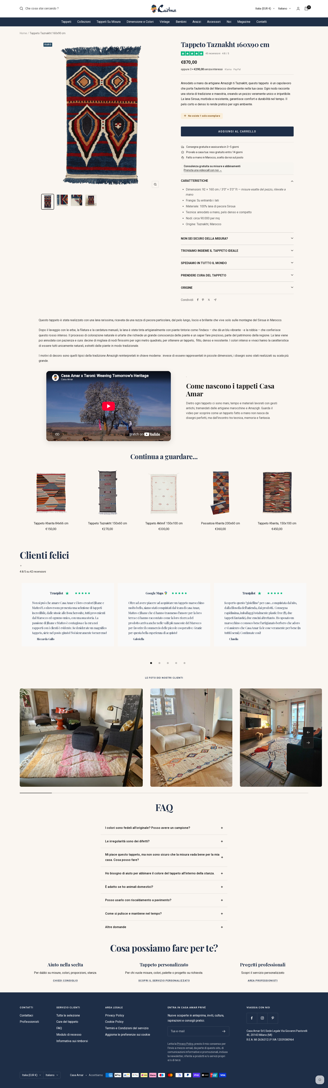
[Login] (298, 8)
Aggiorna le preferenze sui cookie (127, 1034)
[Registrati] (224, 1031)
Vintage (165, 22)
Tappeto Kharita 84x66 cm (51, 523)
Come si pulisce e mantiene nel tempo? (133, 913)
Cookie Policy (114, 1021)
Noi (229, 22)
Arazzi (196, 22)
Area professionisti (263, 980)
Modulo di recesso (68, 1034)
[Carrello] (306, 8)
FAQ (59, 1028)
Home (23, 33)
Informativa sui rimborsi (72, 1041)
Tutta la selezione (68, 1015)
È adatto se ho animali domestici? (129, 887)
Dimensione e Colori (140, 22)
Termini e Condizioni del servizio (127, 1028)
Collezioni (84, 22)
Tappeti (66, 22)
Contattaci (26, 1015)
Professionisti (29, 1021)
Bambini (181, 22)
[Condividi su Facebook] (198, 299)
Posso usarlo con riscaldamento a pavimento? (138, 900)
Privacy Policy (114, 1015)
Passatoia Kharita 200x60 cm (220, 523)
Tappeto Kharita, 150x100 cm (277, 523)
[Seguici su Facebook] (252, 1018)
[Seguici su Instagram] (262, 1018)
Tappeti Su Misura (109, 22)
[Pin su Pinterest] (203, 299)
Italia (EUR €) (263, 8)
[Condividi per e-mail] (215, 300)
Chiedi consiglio (65, 980)
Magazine (243, 22)
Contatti (261, 22)
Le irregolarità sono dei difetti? (127, 841)
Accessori (214, 22)
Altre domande (115, 927)
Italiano (282, 8)
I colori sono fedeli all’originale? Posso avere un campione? (147, 828)
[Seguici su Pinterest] (272, 1018)
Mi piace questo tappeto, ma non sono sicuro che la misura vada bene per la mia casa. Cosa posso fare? (162, 857)
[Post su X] (209, 299)
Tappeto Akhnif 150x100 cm (164, 523)
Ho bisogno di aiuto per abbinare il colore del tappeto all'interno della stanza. (159, 873)
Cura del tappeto (67, 1021)
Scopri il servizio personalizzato (164, 980)
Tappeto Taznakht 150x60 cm (107, 523)
